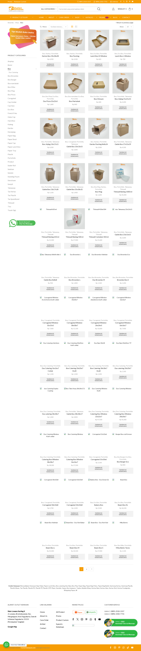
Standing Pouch (13, 177)
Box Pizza (49, 96)
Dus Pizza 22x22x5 (50, 101)
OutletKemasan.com (28, 648)
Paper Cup (12, 143)
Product (11, 162)
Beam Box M (74, 548)
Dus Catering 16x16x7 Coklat (50, 369)
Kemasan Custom (20, 2)
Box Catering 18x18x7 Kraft (98, 369)
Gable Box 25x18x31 (75, 189)
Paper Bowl (12, 139)
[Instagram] (126, 1)
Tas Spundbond (13, 199)
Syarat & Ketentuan (60, 625)
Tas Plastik (12, 195)
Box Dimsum (99, 99)
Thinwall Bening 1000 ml (123, 192)
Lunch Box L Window (123, 56)
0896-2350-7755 (117, 614)
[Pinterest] (129, 1)
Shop (77, 17)
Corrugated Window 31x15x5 (50, 324)
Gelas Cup (11, 117)
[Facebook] (121, 1)
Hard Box (11, 121)
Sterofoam (12, 180)
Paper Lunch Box (14, 147)
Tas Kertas (12, 191)
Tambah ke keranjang (50, 65)
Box (43, 53)
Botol (10, 65)
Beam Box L (50, 548)
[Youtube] (132, 1)
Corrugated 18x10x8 (50, 505)
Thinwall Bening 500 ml (74, 237)
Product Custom (62, 620)
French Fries (12, 113)
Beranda (11, 23)
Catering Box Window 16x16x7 (74, 460)
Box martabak (73, 96)
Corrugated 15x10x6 (99, 459)
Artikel (42, 624)
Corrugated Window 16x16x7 (123, 324)
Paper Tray (12, 150)
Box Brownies (72, 277)
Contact (126, 17)
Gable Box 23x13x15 (75, 146)
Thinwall (123, 189)
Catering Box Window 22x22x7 (98, 415)
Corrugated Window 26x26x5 (98, 324)
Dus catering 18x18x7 (50, 414)
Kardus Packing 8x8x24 (99, 144)
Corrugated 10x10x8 (75, 505)
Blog (115, 17)
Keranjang (11, 132)
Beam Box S (98, 548)
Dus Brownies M (98, 280)
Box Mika (121, 545)
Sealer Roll (12, 165)
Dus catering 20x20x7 (123, 368)
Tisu (9, 206)
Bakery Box (98, 505)
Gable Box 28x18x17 (75, 414)
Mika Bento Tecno (123, 548)
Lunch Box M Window (98, 56)
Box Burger (121, 457)
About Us (43, 616)
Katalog (89, 17)
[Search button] (99, 9)
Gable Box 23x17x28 (50, 189)
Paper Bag (12, 136)
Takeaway (128, 96)
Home (41, 17)
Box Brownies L (74, 280)
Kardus (48, 53)
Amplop (11, 61)
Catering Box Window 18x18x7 (50, 460)
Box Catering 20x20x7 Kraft (74, 369)
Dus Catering (48, 366)
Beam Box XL (123, 505)
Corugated (72, 142)
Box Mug (97, 187)
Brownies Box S (123, 280)
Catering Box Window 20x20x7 (122, 415)
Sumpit (10, 184)
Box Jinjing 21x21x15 (123, 99)
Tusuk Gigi (12, 210)
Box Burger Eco (123, 462)
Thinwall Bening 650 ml (50, 237)
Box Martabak (74, 101)
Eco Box (96, 53)
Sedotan (11, 169)
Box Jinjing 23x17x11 (50, 144)
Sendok (10, 173)
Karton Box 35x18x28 (50, 56)
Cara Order (64, 17)
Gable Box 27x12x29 (123, 144)
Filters (45, 27)
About (51, 17)
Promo (10, 2)
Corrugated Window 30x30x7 (74, 324)
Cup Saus (11, 106)
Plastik (10, 154)
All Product (60, 612)
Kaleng (10, 124)
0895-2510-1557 (117, 611)
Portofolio (54, 53)
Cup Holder (12, 102)
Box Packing (74, 56)
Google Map (12, 627)
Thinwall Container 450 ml (99, 237)
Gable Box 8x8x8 (50, 280)
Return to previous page (125, 23)
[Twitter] (124, 1)
